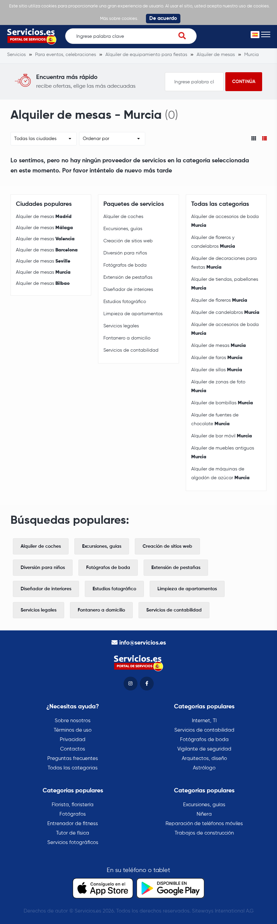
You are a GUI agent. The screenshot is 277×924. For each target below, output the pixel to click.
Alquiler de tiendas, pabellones (224, 284)
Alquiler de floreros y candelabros (213, 242)
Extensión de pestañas (127, 277)
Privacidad (72, 739)
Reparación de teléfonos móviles (204, 823)
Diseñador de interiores (128, 289)
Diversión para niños (125, 253)
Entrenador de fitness (72, 823)
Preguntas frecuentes (72, 758)
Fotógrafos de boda (125, 265)
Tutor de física (72, 833)
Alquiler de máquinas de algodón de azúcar (220, 473)
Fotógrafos (72, 814)
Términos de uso (73, 730)
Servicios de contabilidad (130, 350)
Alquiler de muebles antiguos (222, 452)
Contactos (72, 749)
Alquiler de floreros (219, 300)
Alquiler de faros (217, 357)
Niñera (204, 814)
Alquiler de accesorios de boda (225, 221)
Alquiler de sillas (216, 370)
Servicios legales (121, 326)
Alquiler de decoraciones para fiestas (224, 263)
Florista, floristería (73, 804)
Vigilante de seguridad (204, 749)
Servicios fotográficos (72, 842)
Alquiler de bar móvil (221, 436)
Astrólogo (204, 767)
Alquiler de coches (123, 216)
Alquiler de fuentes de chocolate (214, 419)
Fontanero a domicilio (126, 338)
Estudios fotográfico (124, 301)
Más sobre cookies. (119, 19)
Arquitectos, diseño (204, 758)
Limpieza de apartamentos (132, 313)
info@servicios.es (142, 643)
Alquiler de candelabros (225, 312)
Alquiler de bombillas (222, 403)
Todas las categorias (73, 767)
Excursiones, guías (122, 228)
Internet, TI (204, 720)
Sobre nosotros (73, 720)
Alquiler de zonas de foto (218, 386)
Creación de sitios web (128, 241)
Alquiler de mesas (44, 216)
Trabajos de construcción (204, 833)
